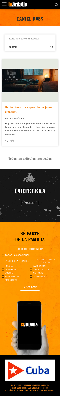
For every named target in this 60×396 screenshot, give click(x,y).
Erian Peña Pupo (18, 118)
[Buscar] (56, 4)
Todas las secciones (17, 255)
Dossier (9, 273)
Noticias (38, 273)
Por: (7, 118)
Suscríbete (30, 287)
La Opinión (39, 266)
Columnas (39, 276)
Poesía (9, 266)
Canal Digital (41, 269)
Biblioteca (11, 280)
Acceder (30, 203)
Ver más (10, 141)
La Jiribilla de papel (17, 261)
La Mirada (11, 269)
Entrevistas (12, 276)
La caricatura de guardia (46, 261)
